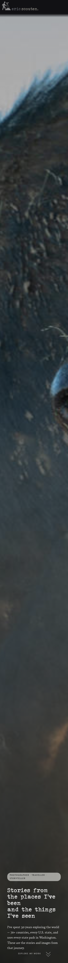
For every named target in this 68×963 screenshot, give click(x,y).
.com (15, 8)
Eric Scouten (29, 9)
